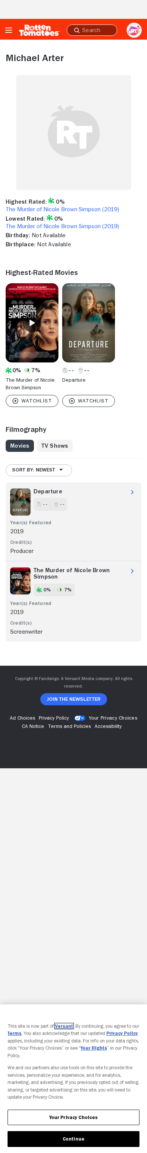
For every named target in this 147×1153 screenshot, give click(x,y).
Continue (73, 1138)
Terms (14, 1033)
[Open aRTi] (134, 30)
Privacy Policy (122, 1033)
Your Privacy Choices (113, 717)
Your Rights (94, 1048)
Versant (64, 1026)
